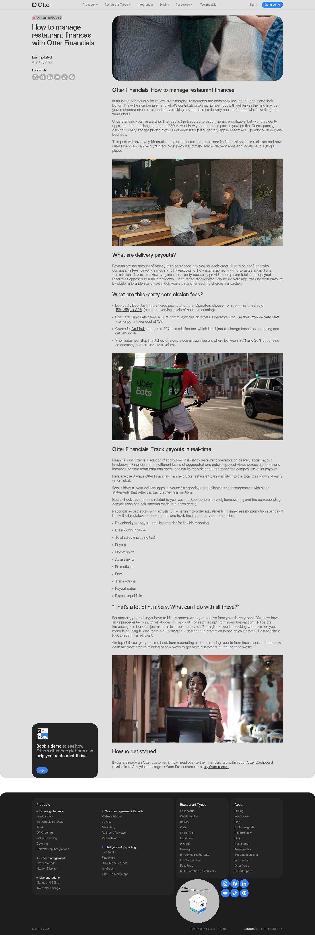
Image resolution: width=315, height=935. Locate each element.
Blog (237, 928)
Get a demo (272, 4)
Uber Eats (139, 317)
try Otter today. (216, 767)
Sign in (254, 4)
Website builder (112, 922)
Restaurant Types (116, 4)
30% (164, 317)
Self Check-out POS (49, 928)
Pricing (164, 4)
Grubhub (138, 329)
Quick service (189, 923)
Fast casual (187, 917)
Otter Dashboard (260, 762)
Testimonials (208, 4)
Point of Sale (44, 922)
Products (89, 4)
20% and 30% (250, 340)
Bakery (184, 928)
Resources (183, 4)
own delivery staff (265, 317)
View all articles (267, 797)
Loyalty (106, 928)
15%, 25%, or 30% (129, 310)
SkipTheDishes (152, 340)
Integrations (145, 4)
